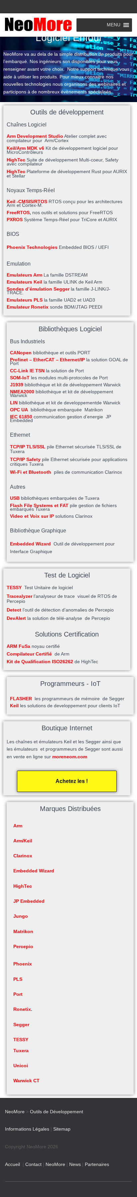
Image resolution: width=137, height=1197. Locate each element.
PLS (17, 979)
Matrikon (23, 931)
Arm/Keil (22, 840)
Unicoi (20, 1065)
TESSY (14, 587)
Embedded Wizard (33, 870)
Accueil (12, 1164)
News (75, 1164)
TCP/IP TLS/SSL (28, 446)
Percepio (23, 946)
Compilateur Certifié (29, 654)
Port (18, 994)
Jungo (20, 916)
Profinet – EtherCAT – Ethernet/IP (47, 359)
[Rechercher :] (68, 6)
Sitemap (61, 1129)
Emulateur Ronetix (28, 307)
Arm (17, 825)
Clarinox (22, 855)
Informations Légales (27, 1129)
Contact (33, 1164)
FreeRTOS (18, 212)
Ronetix (22, 1009)
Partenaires (97, 1164)
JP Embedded (29, 901)
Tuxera (21, 1050)
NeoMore (55, 1164)
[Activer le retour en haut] (123, 1183)
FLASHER (21, 698)
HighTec (22, 886)
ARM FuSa (18, 646)
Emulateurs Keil (24, 282)
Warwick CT (26, 1080)
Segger (21, 1024)
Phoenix (22, 963)
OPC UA (19, 409)
